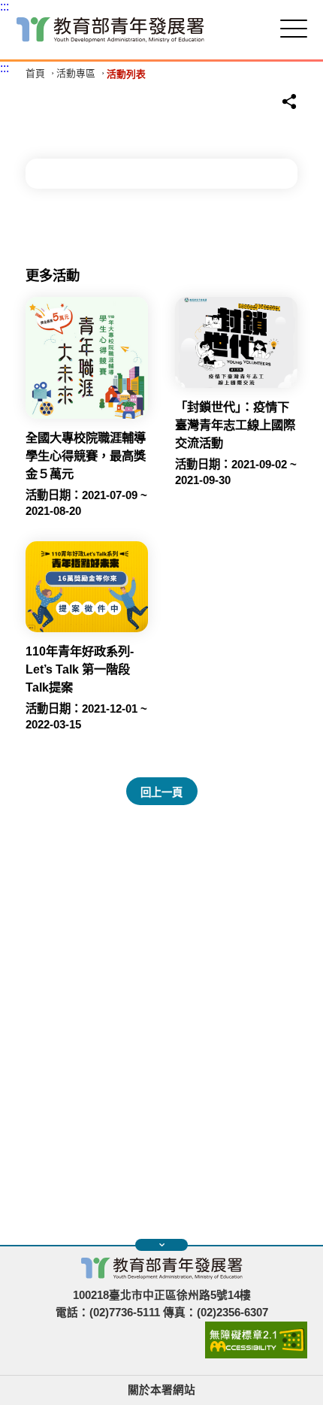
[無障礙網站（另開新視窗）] (256, 1355)
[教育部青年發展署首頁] (110, 29)
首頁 (35, 74)
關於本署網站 (161, 1390)
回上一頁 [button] (161, 792)
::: (4, 6)
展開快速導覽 (161, 1245)
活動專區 (75, 74)
